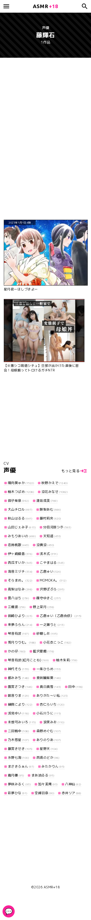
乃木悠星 (18, 739)
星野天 (49, 748)
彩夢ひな (18, 793)
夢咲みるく (19, 784)
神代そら (18, 669)
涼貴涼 (45, 545)
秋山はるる (20, 518)
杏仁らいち (52, 704)
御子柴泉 (18, 500)
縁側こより (20, 704)
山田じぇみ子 (22, 527)
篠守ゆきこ (48, 598)
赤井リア (71, 793)
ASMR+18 (52, 887)
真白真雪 (50, 686)
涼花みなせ (54, 491)
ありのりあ (48, 739)
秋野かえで (54, 483)
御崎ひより (20, 615)
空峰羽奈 (44, 793)
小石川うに (48, 713)
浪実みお (53, 722)
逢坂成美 (47, 500)
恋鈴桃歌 (18, 545)
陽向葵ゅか (21, 483)
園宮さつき (20, 686)
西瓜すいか (20, 562)
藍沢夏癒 (43, 651)
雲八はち (18, 598)
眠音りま (18, 695)
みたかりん (53, 766)
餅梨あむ (50, 509)
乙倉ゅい (50, 571)
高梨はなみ (20, 589)
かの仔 (17, 651)
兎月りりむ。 (22, 642)
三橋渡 (17, 607)
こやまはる (52, 562)
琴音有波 (18, 633)
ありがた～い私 (52, 695)
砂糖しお (47, 633)
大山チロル (20, 509)
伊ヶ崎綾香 (20, 553)
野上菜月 (43, 607)
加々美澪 (48, 784)
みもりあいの (22, 536)
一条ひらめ (48, 669)
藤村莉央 (50, 518)
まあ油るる (42, 775)
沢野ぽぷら (52, 589)
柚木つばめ (21, 491)
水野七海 (18, 757)
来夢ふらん (20, 624)
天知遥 (52, 536)
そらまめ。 (20, 580)
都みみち (18, 677)
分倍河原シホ (57, 527)
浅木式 (49, 553)
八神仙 (73, 784)
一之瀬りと (52, 624)
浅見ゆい (18, 713)
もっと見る (70, 470)
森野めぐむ (48, 731)
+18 (45, 6)
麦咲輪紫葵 (48, 677)
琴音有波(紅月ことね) (28, 660)
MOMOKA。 (53, 580)
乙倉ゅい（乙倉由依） (61, 615)
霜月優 (16, 775)
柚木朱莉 (67, 660)
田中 (75, 686)
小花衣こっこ (57, 642)
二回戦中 (18, 731)
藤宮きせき (20, 748)
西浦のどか (47, 757)
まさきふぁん (21, 766)
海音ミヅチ (20, 571)
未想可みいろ (22, 722)
